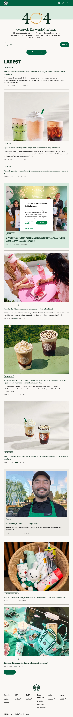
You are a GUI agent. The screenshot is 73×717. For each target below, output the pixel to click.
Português (41, 707)
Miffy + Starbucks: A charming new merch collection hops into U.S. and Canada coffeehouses (34, 597)
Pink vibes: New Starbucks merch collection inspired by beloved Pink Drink (29, 309)
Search (64, 44)
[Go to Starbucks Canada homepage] (6, 3)
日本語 (62, 699)
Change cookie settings (30, 222)
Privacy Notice (29, 228)
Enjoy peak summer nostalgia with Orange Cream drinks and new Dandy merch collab (32, 148)
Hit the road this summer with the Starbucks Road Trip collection (25, 663)
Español (40, 704)
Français (6, 702)
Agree (42, 222)
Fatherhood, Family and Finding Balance (22, 523)
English (6, 699)
